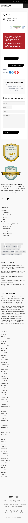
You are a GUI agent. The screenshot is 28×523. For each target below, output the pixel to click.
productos (22, 251)
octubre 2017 (4, 404)
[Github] (23, 1)
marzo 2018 (4, 395)
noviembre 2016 (5, 427)
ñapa (18, 249)
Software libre (4, 217)
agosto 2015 (4, 462)
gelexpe (9, 18)
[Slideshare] (18, 1)
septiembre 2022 (5, 338)
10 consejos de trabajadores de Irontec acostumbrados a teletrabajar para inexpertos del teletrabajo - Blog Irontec (12, 320)
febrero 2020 (4, 359)
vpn (6, 244)
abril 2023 (3, 336)
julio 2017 (3, 411)
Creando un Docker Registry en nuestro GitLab (12, 298)
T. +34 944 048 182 (17, 500)
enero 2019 (4, 381)
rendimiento (18, 254)
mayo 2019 (4, 374)
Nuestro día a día (7, 215)
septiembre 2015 (5, 460)
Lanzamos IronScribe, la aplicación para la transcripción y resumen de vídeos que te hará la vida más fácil (13, 267)
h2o (3, 244)
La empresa (6, 212)
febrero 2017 (4, 420)
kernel (12, 251)
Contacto (5, 504)
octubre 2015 (4, 458)
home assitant (5, 251)
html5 (3, 246)
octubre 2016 (4, 430)
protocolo (16, 244)
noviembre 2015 (5, 455)
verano (3, 249)
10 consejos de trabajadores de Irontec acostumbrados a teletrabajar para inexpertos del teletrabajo (13, 315)
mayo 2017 (4, 413)
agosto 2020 (4, 348)
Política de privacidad (11, 517)
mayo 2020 (4, 352)
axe (19, 246)
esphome (4, 254)
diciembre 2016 (5, 425)
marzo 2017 (4, 418)
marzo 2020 (4, 357)
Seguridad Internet (7, 233)
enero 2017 (4, 423)
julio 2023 (3, 334)
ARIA (14, 249)
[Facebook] (21, 1)
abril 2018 (3, 392)
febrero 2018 (4, 397)
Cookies (19, 517)
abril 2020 (3, 355)
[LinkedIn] (16, 1)
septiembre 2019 (5, 369)
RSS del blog (4, 198)
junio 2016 (3, 439)
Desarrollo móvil (7, 226)
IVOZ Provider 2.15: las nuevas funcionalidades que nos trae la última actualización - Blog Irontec (12, 308)
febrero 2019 (4, 378)
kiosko (16, 251)
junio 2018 (3, 388)
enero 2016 (4, 451)
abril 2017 (3, 416)
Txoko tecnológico (5, 221)
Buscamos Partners (17, 506)
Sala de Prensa (14, 504)
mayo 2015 (4, 469)
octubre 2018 (4, 383)
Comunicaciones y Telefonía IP (10, 224)
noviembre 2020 (5, 345)
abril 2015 (3, 472)
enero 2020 (4, 362)
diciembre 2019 (5, 364)
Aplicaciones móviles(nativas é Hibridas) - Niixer (12, 300)
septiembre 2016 (5, 432)
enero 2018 (4, 399)
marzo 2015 (4, 474)
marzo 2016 (4, 446)
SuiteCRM (14, 246)
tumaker (9, 249)
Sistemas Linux (6, 235)
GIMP (4, 219)
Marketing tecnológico (8, 231)
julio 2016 (3, 437)
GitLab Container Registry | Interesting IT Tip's (12, 296)
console (8, 246)
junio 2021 (3, 343)
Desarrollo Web (6, 228)
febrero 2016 (4, 448)
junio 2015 (3, 467)
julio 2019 (3, 371)
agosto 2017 (4, 409)
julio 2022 (3, 341)
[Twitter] (14, 1)
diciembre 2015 (5, 453)
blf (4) (7, 15)
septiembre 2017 (5, 406)
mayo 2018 (4, 390)
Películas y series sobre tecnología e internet (12, 284)
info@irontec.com (7, 500)
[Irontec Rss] (25, 1)
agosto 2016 (4, 434)
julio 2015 (3, 465)
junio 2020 (3, 350)
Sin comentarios (11, 20)
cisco (21, 244)
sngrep (10, 244)
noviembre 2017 (5, 402)
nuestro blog (12, 186)
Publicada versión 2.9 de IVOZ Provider (15, 309)
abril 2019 (3, 376)
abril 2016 (3, 444)
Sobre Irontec (4, 210)
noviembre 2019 (5, 366)
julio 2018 (3, 385)
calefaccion (11, 254)
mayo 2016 (4, 441)
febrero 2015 (4, 476)
